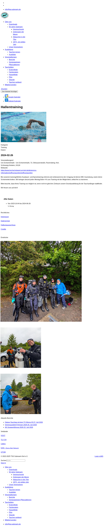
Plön (10, 77)
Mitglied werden (10, 85)
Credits (3, 229)
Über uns (8, 22)
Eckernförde (13, 70)
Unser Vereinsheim (16, 47)
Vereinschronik (18, 29)
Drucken (4, 89)
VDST (3, 435)
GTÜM (3, 452)
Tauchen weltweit (15, 82)
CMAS (3, 444)
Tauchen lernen (14, 52)
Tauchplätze (9, 67)
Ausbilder (12, 54)
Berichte (12, 59)
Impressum (5, 217)
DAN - (10, 448)
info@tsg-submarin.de (13, 9)
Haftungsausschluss (8, 225)
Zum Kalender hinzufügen (9, 91)
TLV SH (3, 440)
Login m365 (99, 456)
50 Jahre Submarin (16, 27)
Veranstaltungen (11, 57)
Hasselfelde (13, 75)
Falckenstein (13, 72)
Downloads (13, 24)
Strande (12, 80)
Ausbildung (9, 49)
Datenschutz (5, 221)
